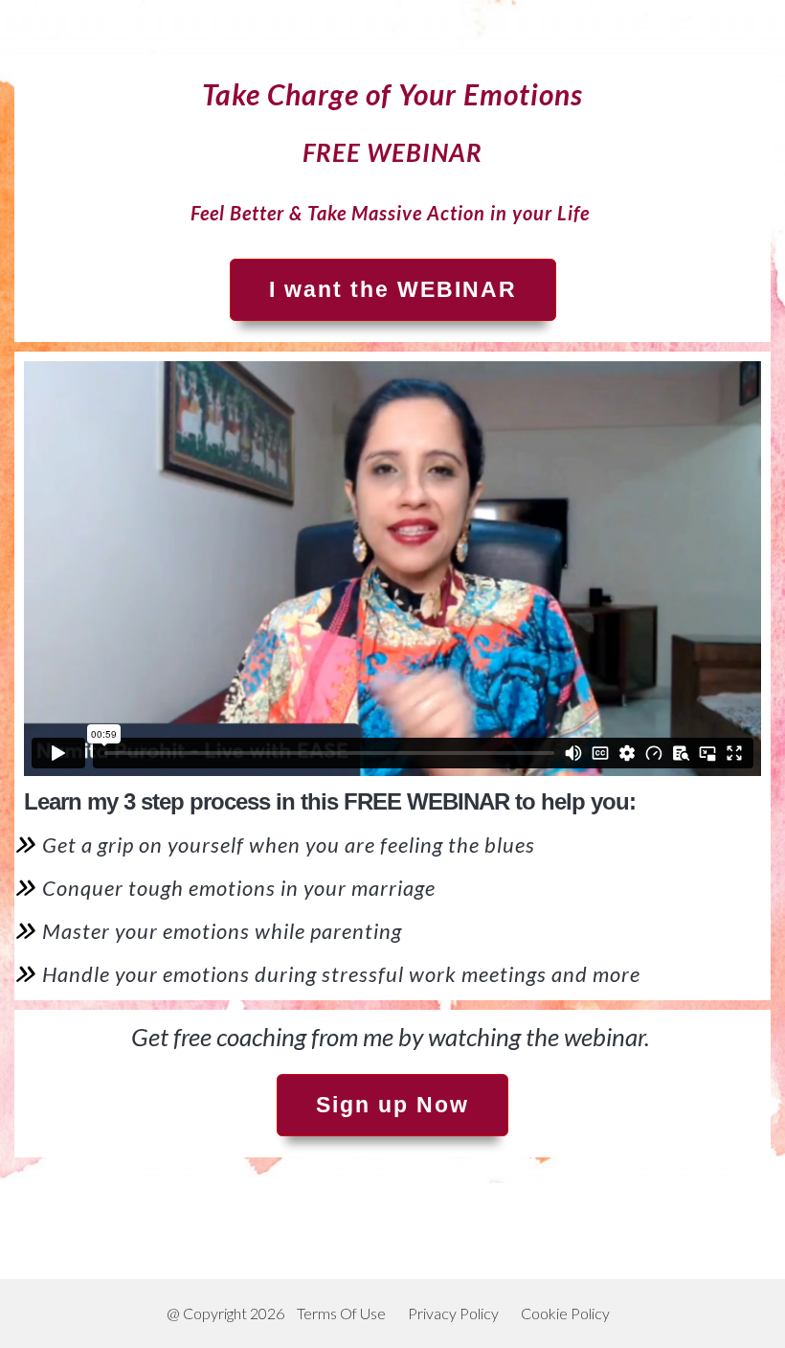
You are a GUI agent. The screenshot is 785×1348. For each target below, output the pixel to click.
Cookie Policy (565, 1313)
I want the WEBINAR (393, 289)
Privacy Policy (453, 1313)
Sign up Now (392, 1104)
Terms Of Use (341, 1313)
